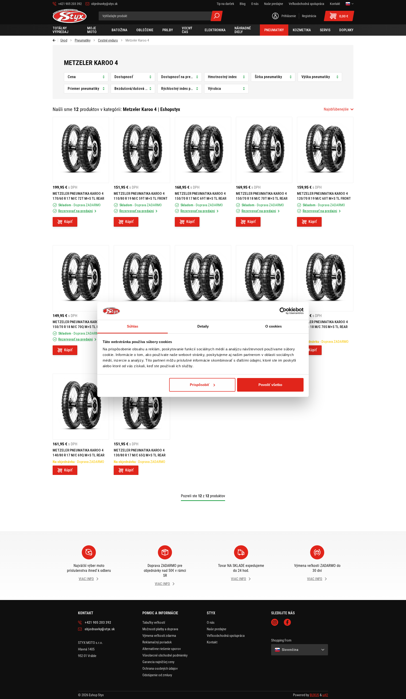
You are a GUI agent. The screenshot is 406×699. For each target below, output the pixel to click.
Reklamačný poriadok (157, 642)
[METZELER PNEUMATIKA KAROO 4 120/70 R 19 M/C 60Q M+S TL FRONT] (142, 278)
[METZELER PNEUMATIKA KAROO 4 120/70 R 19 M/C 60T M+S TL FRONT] (325, 150)
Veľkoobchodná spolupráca (226, 636)
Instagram (274, 622)
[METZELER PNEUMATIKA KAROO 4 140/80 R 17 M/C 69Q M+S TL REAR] (81, 407)
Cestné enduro (108, 40)
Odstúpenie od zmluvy (157, 675)
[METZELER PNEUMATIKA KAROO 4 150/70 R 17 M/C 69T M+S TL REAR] (203, 150)
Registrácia (309, 16)
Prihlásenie (288, 16)
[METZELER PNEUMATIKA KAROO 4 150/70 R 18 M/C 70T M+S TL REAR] (264, 150)
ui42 (325, 695)
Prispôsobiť (199, 385)
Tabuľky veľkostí (153, 622)
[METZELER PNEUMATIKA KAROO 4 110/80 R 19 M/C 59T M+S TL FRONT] (142, 150)
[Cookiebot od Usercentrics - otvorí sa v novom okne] (283, 310)
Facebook (287, 622)
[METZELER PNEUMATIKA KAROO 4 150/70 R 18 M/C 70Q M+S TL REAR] (81, 278)
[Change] (349, 4)
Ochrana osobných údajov (160, 668)
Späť (55, 40)
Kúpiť (68, 221)
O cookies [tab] (273, 326)
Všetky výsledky (216, 16)
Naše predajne (216, 629)
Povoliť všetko (270, 385)
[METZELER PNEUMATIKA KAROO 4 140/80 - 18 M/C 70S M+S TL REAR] (325, 278)
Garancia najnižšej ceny (158, 662)
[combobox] (338, 109)
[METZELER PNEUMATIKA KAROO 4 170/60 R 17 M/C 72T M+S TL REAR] (81, 150)
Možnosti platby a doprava (160, 629)
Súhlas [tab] (132, 326)
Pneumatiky (82, 40)
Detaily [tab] (203, 326)
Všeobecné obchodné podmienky (164, 655)
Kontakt (212, 642)
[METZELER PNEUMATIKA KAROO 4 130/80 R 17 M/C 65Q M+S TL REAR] (142, 407)
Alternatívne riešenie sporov (161, 649)
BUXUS (314, 695)
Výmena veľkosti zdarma (159, 636)
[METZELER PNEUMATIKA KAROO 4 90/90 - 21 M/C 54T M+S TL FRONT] (203, 278)
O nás (211, 622)
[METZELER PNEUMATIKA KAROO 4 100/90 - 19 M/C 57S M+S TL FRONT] (264, 278)
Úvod (63, 40)
